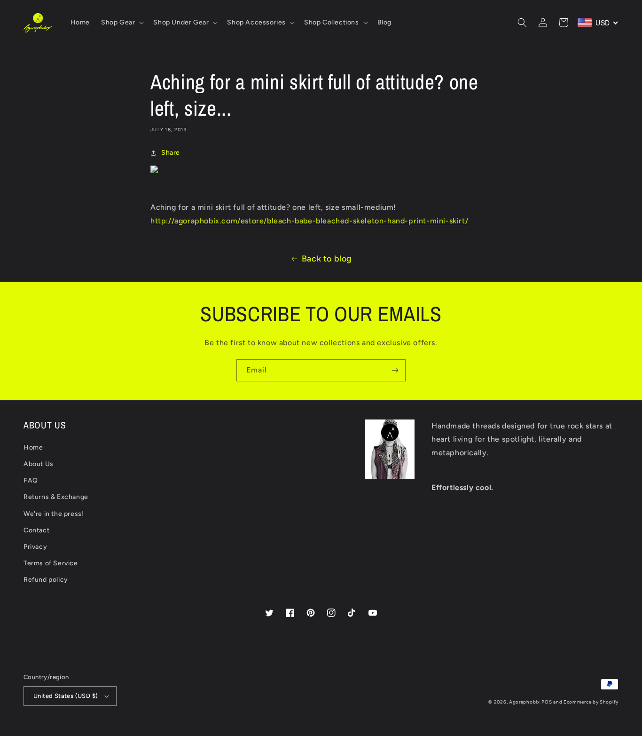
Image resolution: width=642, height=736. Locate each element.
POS (546, 702)
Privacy (35, 547)
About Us (38, 464)
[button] (121, 22)
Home (33, 447)
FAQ (30, 480)
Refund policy (45, 580)
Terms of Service (50, 563)
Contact (36, 530)
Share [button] (170, 153)
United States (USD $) (65, 695)
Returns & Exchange (55, 497)
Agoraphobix (524, 702)
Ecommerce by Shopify (591, 702)
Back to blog (327, 258)
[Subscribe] (394, 370)
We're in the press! (53, 514)
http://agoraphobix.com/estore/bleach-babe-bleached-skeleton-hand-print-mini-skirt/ (309, 220)
